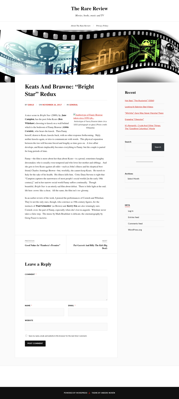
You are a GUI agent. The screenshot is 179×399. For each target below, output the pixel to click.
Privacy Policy (102, 25)
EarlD (31, 105)
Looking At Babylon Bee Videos (139, 107)
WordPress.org (135, 230)
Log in (130, 211)
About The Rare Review (81, 25)
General (73, 105)
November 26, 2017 (52, 105)
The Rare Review (89, 8)
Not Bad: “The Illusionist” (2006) (139, 101)
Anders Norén (108, 393)
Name (28, 305)
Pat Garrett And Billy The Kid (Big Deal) (90, 247)
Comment (31, 274)
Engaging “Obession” (134, 119)
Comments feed (135, 224)
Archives (129, 174)
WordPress (81, 393)
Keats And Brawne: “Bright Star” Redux (59, 90)
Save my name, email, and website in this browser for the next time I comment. (58, 336)
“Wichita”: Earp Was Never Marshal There (144, 113)
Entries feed (133, 217)
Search (128, 142)
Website (29, 320)
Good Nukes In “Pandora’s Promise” (42, 245)
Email (72, 305)
